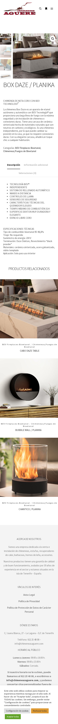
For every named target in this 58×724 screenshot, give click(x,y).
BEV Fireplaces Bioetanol (27, 147)
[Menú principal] (52, 9)
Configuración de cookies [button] (17, 710)
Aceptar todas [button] (13, 716)
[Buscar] (40, 9)
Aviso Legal (29, 594)
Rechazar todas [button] (40, 710)
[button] (53, 39)
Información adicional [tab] (36, 164)
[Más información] (46, 9)
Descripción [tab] (13, 164)
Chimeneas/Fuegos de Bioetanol (19, 151)
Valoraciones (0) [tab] (27, 173)
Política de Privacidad (29, 601)
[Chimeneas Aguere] (19, 8)
